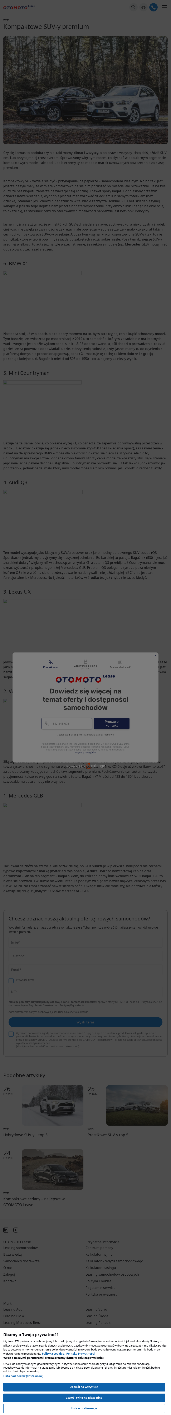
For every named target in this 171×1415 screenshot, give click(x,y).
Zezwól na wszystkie (84, 1387)
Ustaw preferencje (84, 1408)
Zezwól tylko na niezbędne (84, 1398)
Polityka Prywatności (80, 1353)
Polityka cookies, (53, 1353)
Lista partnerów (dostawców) (23, 1376)
